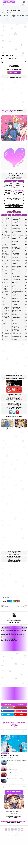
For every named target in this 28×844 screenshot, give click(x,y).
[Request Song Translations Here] (14, 73)
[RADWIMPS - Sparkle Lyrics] (14, 743)
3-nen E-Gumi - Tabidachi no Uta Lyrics (15, 778)
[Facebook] (8, 601)
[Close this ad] (26, 835)
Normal (14, 212)
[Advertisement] (14, 39)
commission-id (20, 704)
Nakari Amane (13, 619)
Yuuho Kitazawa (6, 111)
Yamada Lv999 (16, 596)
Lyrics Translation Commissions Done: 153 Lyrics (14, 724)
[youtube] (15, 622)
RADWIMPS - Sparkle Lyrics (9, 755)
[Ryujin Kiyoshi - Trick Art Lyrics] (7, 423)
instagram (21, 711)
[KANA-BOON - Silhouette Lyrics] (21, 423)
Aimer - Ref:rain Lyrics (12, 767)
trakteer (21, 707)
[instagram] (18, 622)
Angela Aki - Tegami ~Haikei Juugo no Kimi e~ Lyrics (16, 761)
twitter (8, 714)
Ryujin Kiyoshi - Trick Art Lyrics (7, 428)
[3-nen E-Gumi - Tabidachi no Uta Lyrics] (4, 780)
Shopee (16, 640)
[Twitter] (11, 601)
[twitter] (12, 622)
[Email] (19, 601)
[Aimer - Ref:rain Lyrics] (4, 768)
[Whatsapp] (14, 601)
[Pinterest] (16, 601)
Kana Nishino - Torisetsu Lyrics (13, 772)
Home (3, 110)
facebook (8, 711)
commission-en (7, 704)
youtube (21, 714)
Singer (7, 110)
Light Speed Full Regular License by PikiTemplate (13, 821)
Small (9, 212)
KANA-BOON (13, 110)
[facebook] (10, 622)
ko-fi (8, 707)
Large (18, 212)
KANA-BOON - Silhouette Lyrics (21, 428)
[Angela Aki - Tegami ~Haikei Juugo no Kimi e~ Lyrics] (4, 762)
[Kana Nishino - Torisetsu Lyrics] (4, 774)
